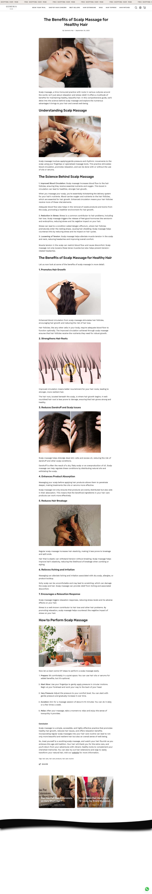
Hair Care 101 (12, 847)
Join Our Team (12, 836)
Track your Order (42, 839)
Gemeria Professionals (16, 839)
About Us (10, 832)
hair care (45, 758)
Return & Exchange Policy (17, 866)
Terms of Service (13, 858)
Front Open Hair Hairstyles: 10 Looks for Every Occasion (94, 799)
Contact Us (40, 832)
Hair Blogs (10, 854)
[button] (57, 7)
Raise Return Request (44, 836)
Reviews (9, 843)
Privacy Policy (12, 862)
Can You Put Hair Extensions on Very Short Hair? (56, 799)
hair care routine (68, 758)
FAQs (37, 843)
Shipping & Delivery (43, 847)
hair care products (55, 758)
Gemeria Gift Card (14, 851)
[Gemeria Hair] (11, 7)
